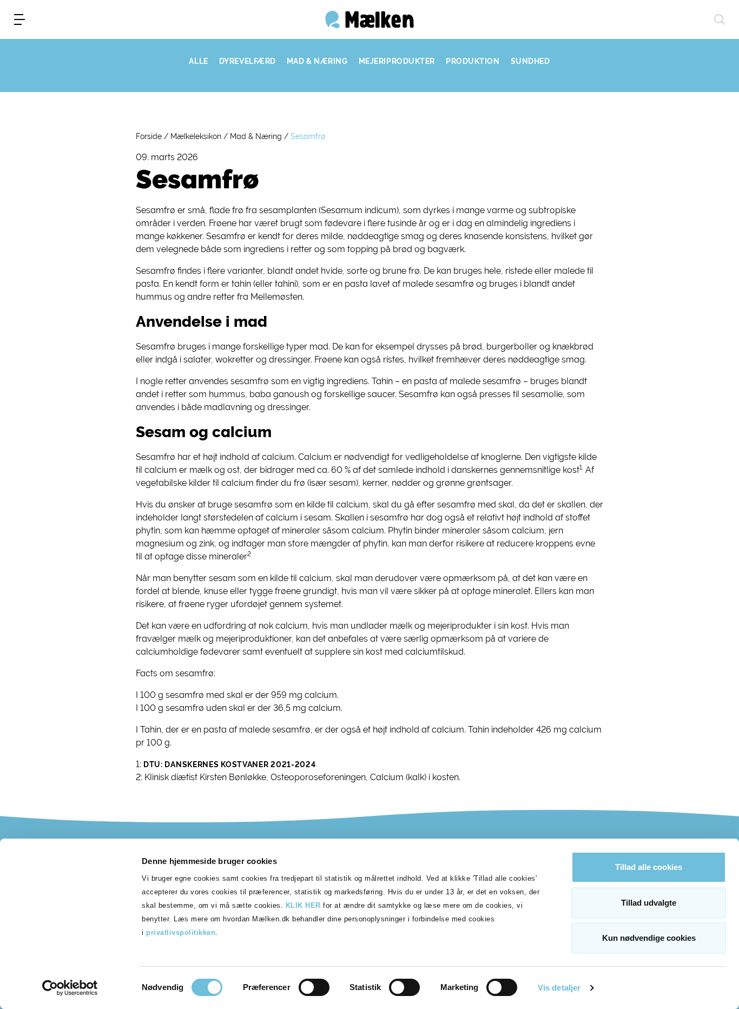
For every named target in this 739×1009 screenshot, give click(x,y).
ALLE (198, 61)
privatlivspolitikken (180, 932)
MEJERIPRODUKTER (397, 61)
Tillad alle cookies (648, 867)
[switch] (314, 987)
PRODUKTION (473, 61)
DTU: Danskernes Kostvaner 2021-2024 (229, 764)
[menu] (19, 19)
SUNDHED (530, 61)
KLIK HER (303, 905)
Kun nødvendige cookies (649, 937)
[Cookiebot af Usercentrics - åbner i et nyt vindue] (70, 988)
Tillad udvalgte (648, 902)
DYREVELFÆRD (247, 61)
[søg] (719, 19)
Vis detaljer (559, 987)
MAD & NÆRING (317, 61)
